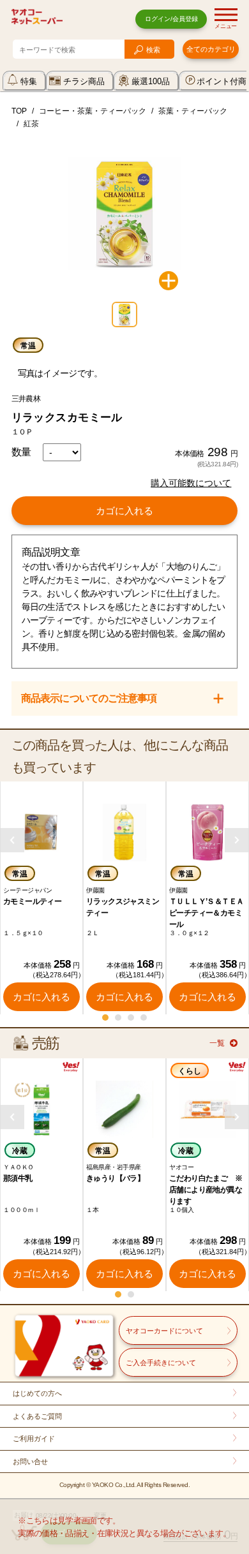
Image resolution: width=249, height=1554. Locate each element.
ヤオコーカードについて (164, 1331)
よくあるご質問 (37, 1416)
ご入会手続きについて (161, 1362)
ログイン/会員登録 (171, 18)
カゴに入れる (124, 510)
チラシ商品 (84, 81)
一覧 (217, 1043)
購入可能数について (191, 483)
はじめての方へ (37, 1393)
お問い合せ (30, 1461)
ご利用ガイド (34, 1438)
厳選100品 (151, 81)
